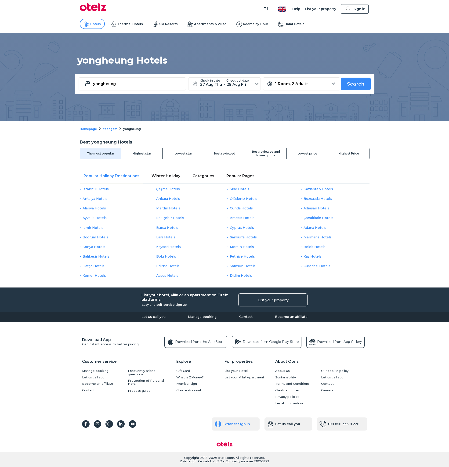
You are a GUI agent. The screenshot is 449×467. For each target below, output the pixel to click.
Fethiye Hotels (242, 256)
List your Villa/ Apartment (244, 377)
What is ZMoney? (190, 377)
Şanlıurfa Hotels (243, 237)
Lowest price (307, 153)
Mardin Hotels (168, 208)
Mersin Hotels (242, 247)
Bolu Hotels (166, 256)
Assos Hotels (167, 275)
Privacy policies (287, 397)
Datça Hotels (94, 266)
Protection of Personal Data (146, 382)
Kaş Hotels (313, 256)
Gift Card (183, 371)
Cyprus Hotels (242, 228)
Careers (327, 390)
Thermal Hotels (130, 24)
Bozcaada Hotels (318, 199)
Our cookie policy (334, 371)
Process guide (139, 390)
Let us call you (153, 317)
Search (355, 84)
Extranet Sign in (236, 424)
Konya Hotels (94, 247)
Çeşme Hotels (168, 189)
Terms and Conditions (292, 383)
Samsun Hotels (243, 266)
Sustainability (285, 377)
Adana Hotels (315, 228)
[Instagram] (97, 424)
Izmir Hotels (93, 228)
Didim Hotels (241, 275)
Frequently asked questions (142, 372)
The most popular (100, 153)
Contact (246, 317)
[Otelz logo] (93, 10)
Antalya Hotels (95, 199)
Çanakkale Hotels (318, 218)
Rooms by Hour (255, 24)
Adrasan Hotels (316, 208)
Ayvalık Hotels (95, 218)
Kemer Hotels (94, 275)
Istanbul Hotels (96, 189)
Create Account (188, 390)
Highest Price (348, 153)
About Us (282, 371)
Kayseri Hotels (168, 247)
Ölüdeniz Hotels (243, 199)
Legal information (289, 403)
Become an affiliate (291, 317)
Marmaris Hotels (318, 237)
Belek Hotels (315, 247)
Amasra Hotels (242, 218)
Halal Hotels (294, 24)
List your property (320, 9)
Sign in (360, 9)
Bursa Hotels (167, 228)
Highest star (142, 153)
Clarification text (288, 390)
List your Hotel (236, 371)
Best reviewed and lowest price (266, 153)
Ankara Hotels (168, 199)
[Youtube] (132, 424)
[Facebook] (86, 424)
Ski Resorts (168, 24)
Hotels (95, 24)
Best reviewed (224, 153)
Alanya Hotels (94, 208)
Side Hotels (239, 189)
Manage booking (202, 317)
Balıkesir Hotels (96, 256)
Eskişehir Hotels (170, 218)
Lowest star (183, 153)
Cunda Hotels (241, 208)
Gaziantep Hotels (318, 189)
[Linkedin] (121, 424)
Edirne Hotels (168, 266)
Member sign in (188, 383)
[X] (109, 424)
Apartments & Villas (210, 24)
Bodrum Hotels (95, 237)
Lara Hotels (165, 237)
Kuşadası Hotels (317, 266)
